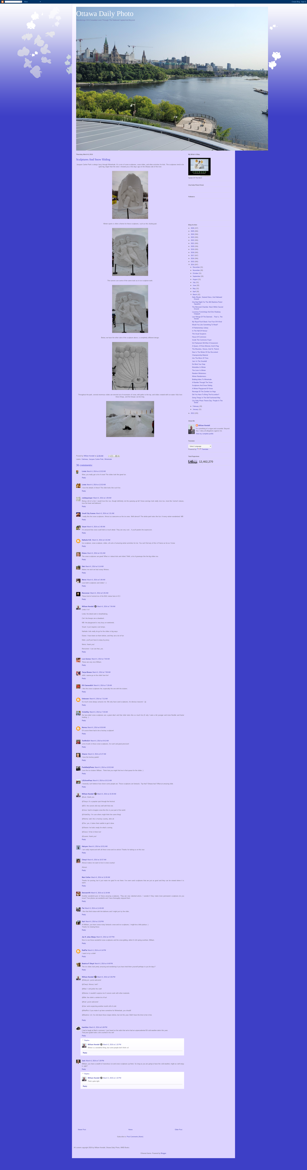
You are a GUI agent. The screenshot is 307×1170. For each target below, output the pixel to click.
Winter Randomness (199, 376)
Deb (83, 566)
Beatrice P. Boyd (88, 963)
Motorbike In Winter (199, 367)
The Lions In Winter (199, 370)
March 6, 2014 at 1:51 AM (105, 513)
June (195, 285)
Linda (84, 471)
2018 (193, 252)
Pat (83, 908)
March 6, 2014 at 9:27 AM (97, 754)
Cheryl (84, 860)
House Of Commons (199, 337)
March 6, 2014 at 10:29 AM (106, 794)
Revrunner (86, 593)
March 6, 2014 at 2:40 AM (96, 527)
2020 (193, 246)
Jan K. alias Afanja (89, 937)
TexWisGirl (86, 741)
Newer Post (82, 1129)
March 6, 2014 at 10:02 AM (104, 767)
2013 (193, 413)
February (196, 406)
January (196, 409)
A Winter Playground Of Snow (202, 388)
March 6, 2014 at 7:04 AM (106, 606)
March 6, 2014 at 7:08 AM (101, 672)
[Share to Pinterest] (118, 456)
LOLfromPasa (87, 780)
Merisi (84, 580)
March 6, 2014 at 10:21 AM (102, 780)
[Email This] (109, 456)
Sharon (84, 754)
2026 (193, 228)
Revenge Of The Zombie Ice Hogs (204, 391)
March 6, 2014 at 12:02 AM (96, 471)
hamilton (85, 1027)
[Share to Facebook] (116, 456)
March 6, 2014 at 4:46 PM (104, 963)
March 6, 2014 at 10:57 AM (96, 860)
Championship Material (200, 355)
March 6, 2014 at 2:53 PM (95, 921)
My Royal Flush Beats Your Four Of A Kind (207, 322)
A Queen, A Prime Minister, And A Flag (205, 346)
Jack (83, 1061)
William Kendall (88, 606)
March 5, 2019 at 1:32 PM (112, 1044)
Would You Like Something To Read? (205, 325)
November (196, 270)
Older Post (178, 1129)
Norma (84, 727)
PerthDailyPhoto (88, 767)
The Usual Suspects (199, 334)
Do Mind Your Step (198, 364)
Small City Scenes (88, 513)
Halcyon (85, 846)
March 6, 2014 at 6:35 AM (99, 593)
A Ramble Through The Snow (202, 382)
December (196, 267)
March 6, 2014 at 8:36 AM (97, 727)
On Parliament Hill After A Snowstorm (205, 343)
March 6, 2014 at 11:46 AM (94, 908)
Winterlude (108, 459)
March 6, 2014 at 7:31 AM (99, 699)
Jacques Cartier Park (96, 459)
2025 (193, 231)
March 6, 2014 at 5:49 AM (96, 580)
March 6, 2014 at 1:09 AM (102, 498)
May (194, 288)
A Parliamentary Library (200, 328)
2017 (193, 255)
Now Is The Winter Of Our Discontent (205, 352)
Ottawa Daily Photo (104, 13)
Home (130, 1129)
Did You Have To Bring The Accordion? (205, 394)
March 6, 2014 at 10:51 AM (98, 846)
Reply (84, 478)
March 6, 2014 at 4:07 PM (105, 937)
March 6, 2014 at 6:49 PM (98, 1027)
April (194, 291)
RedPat (84, 950)
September (197, 276)
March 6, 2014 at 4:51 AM (96, 553)
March (195, 294)
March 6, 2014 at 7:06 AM (101, 659)
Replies (86, 1040)
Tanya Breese (87, 672)
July (194, 282)
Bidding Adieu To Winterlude (202, 379)
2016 (193, 258)
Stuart (84, 527)
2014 (193, 264)
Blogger (163, 1153)
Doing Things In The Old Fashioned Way (206, 398)
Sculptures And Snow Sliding (202, 385)
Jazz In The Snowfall (199, 361)
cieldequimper (87, 498)
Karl (83, 921)
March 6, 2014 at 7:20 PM (95, 1061)
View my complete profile (204, 434)
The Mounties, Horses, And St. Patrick (205, 349)
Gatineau (85, 459)
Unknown (85, 699)
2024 (193, 234)
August (195, 279)
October (196, 273)
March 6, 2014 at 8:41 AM (100, 741)
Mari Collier (86, 877)
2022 (193, 240)
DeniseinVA (86, 893)
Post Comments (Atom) (135, 1137)
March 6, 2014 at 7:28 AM (103, 685)
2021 (193, 243)
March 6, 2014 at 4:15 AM (101, 540)
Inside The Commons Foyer (201, 340)
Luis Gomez (86, 659)
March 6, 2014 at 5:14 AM (94, 566)
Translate (205, 449)
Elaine (84, 553)
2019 (193, 249)
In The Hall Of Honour (199, 331)
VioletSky (85, 712)
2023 (193, 237)
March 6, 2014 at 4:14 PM (97, 950)
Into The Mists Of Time (200, 358)
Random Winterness (199, 373)
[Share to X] (114, 456)
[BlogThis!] (112, 456)
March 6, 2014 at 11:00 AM (100, 877)
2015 (193, 261)
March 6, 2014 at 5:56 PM (106, 977)
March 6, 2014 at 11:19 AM (100, 893)
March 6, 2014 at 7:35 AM (99, 712)
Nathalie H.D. (87, 540)
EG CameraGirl (87, 685)
